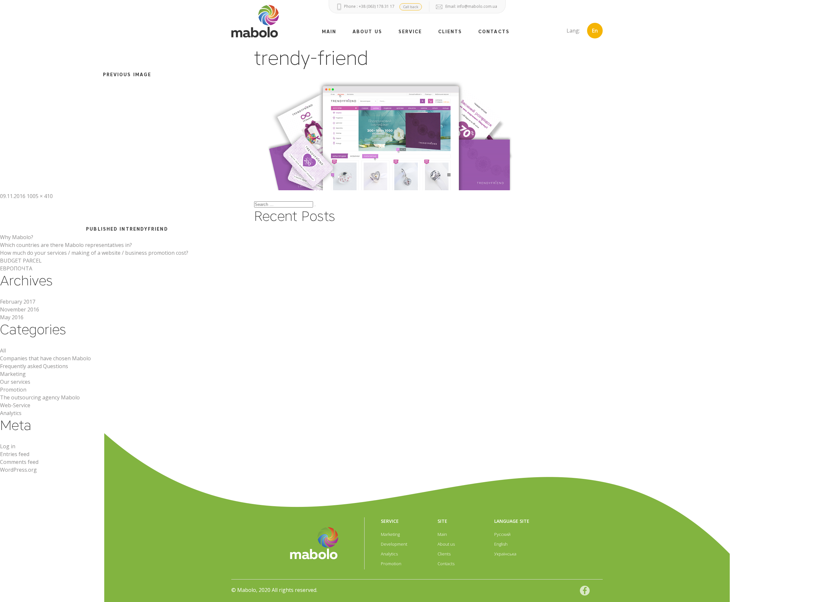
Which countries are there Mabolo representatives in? (66, 245)
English (501, 544)
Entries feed (14, 454)
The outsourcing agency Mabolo (40, 397)
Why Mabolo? (16, 237)
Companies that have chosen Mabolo (45, 358)
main (329, 32)
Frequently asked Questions (34, 366)
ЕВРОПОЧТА (16, 268)
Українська (505, 554)
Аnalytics (11, 413)
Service (410, 32)
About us (367, 32)
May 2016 (11, 317)
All (3, 350)
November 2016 (19, 309)
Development (394, 544)
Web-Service (15, 405)
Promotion (13, 389)
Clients (450, 32)
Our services (15, 381)
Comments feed (19, 462)
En (595, 30)
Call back (410, 6)
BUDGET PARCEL (21, 260)
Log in (7, 446)
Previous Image (127, 75)
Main (442, 534)
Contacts (494, 32)
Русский (502, 534)
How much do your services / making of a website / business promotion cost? (94, 252)
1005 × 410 (40, 196)
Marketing (13, 374)
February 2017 (17, 301)
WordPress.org (18, 469)
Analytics (389, 554)
